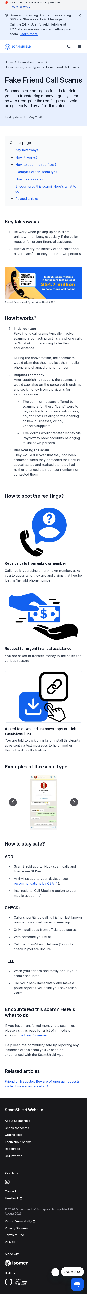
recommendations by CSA (36, 883)
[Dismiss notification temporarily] (80, 15)
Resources (12, 1149)
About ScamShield (17, 1121)
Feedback (13, 1198)
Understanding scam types (22, 67)
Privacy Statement (17, 1228)
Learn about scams (31, 62)
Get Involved (13, 1156)
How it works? (26, 157)
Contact (10, 1191)
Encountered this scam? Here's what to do (45, 188)
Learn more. (29, 34)
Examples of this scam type (36, 172)
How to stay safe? (29, 179)
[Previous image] (12, 802)
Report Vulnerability (18, 1221)
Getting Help (13, 1135)
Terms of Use (14, 1235)
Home (9, 62)
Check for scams (17, 1128)
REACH (12, 1242)
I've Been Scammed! (33, 1035)
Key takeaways (26, 150)
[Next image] (74, 802)
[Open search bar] (69, 46)
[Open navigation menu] (80, 46)
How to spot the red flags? (35, 165)
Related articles (27, 199)
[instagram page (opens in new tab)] (7, 1181)
